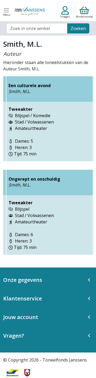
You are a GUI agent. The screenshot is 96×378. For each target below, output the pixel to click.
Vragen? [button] (13, 335)
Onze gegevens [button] (22, 279)
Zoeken (78, 28)
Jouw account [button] (20, 317)
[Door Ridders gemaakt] (27, 373)
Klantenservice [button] (22, 298)
